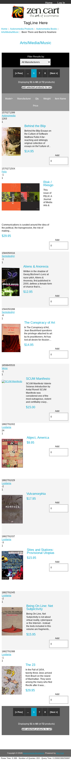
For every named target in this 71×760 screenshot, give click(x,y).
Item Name (60, 98)
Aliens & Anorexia (35, 266)
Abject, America (38, 437)
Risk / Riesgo (48, 183)
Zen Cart (60, 753)
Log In (61, 2)
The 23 (30, 665)
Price (35, 105)
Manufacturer (24, 98)
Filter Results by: (35, 56)
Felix (4, 171)
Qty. (37, 98)
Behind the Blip (35, 126)
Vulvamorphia (36, 494)
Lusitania (6, 427)
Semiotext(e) (8, 256)
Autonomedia (9, 115)
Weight (47, 98)
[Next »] (54, 73)
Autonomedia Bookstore (33, 753)
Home (48, 2)
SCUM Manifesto (38, 378)
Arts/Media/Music (10, 32)
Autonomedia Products (22, 29)
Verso (5, 368)
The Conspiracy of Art (39, 322)
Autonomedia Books (46, 29)
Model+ (9, 98)
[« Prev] (19, 73)
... (28, 73)
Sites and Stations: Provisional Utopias (40, 551)
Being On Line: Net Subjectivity (39, 607)
